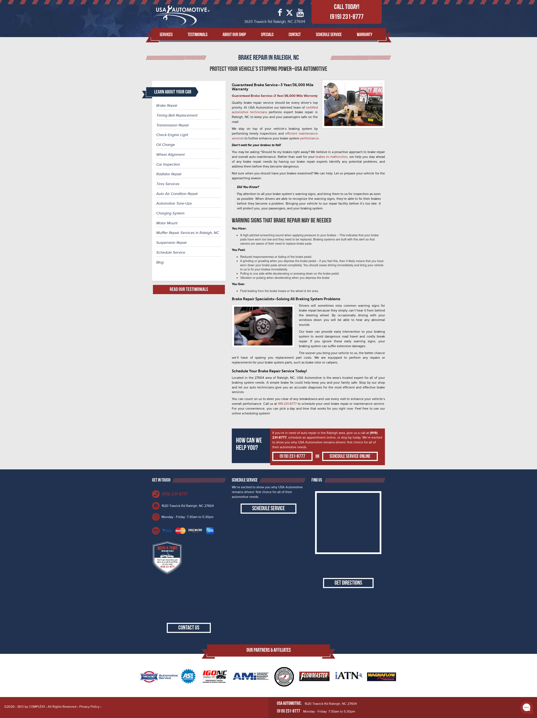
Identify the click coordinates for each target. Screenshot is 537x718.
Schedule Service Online (350, 456)
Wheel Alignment (170, 154)
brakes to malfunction (331, 157)
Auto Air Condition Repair (177, 193)
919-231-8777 (287, 404)
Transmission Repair (172, 125)
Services (166, 35)
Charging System (170, 213)
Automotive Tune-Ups (174, 203)
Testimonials (197, 35)
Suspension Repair (171, 242)
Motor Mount (166, 223)
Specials (267, 35)
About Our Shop (234, 35)
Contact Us (188, 627)
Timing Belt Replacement (176, 115)
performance (309, 138)
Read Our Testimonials (189, 289)
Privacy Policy (89, 707)
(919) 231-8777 (347, 17)
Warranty (364, 35)
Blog (160, 262)
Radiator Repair (169, 174)
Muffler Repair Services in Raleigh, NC (187, 232)
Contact (295, 35)
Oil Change (165, 144)
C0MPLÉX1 (37, 707)
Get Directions (348, 582)
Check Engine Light (172, 134)
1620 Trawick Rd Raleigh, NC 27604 (188, 506)
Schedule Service (329, 35)
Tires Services (167, 184)
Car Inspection (168, 164)
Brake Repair (166, 105)
